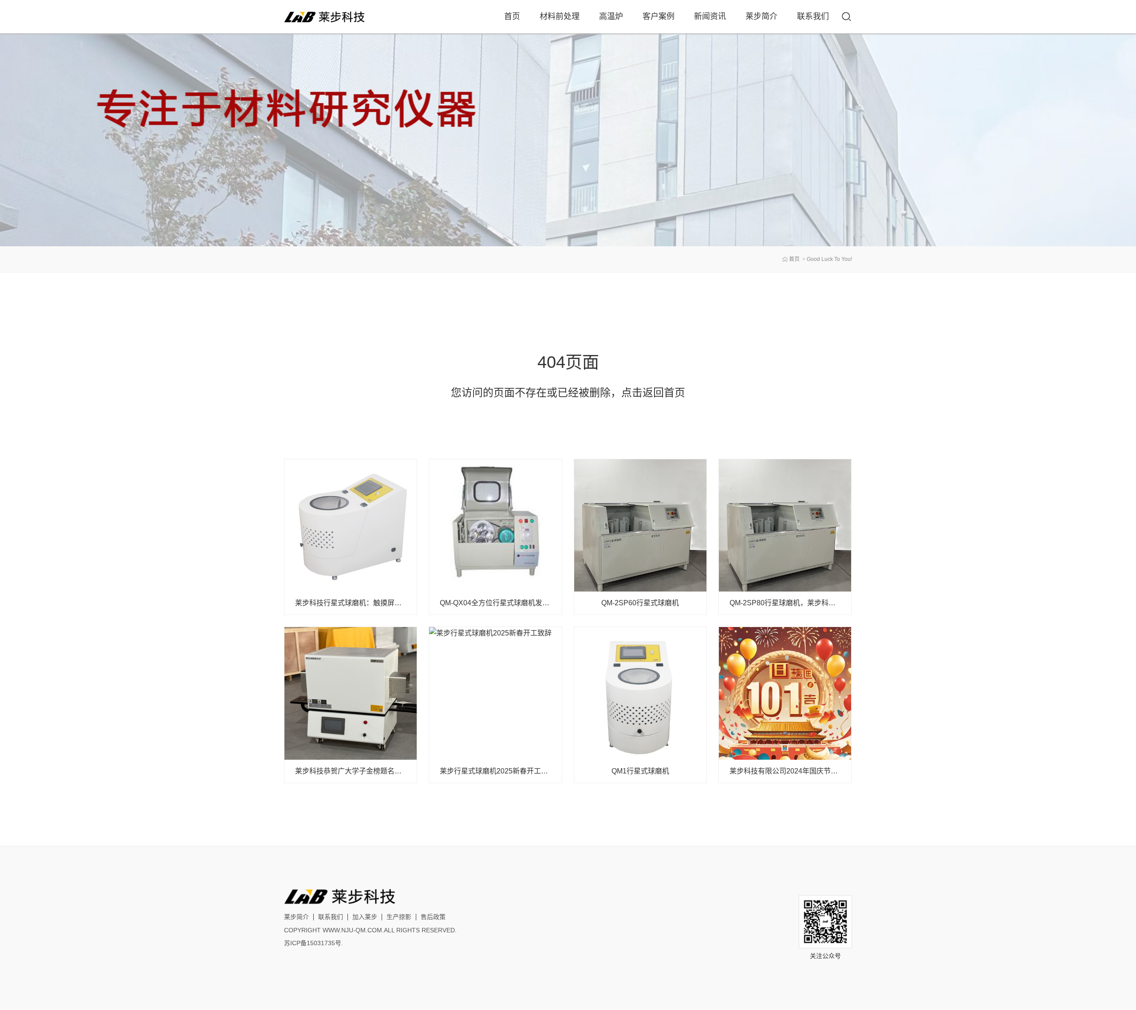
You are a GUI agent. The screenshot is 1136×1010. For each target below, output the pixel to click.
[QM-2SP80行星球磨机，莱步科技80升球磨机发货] (785, 525)
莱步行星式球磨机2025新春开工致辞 (497, 771)
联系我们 (813, 16)
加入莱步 (364, 916)
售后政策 (433, 916)
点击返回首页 (653, 392)
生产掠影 (399, 916)
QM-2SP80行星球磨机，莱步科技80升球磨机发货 (808, 603)
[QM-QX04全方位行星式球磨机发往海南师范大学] (495, 525)
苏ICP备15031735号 (312, 943)
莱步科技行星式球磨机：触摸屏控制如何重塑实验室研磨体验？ (394, 603)
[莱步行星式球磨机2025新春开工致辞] (495, 693)
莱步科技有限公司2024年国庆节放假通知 (794, 771)
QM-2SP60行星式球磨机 (640, 603)
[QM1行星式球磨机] (640, 693)
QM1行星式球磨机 (640, 771)
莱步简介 (761, 16)
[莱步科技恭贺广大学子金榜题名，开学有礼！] (350, 693)
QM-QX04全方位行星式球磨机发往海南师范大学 (516, 603)
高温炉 (611, 16)
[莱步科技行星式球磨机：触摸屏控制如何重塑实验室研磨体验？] (350, 525)
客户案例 (658, 16)
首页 (512, 16)
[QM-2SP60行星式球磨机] (640, 525)
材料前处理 (560, 16)
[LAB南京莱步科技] (326, 17)
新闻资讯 (710, 16)
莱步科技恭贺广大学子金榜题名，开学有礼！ (366, 771)
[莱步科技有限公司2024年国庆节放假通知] (785, 693)
